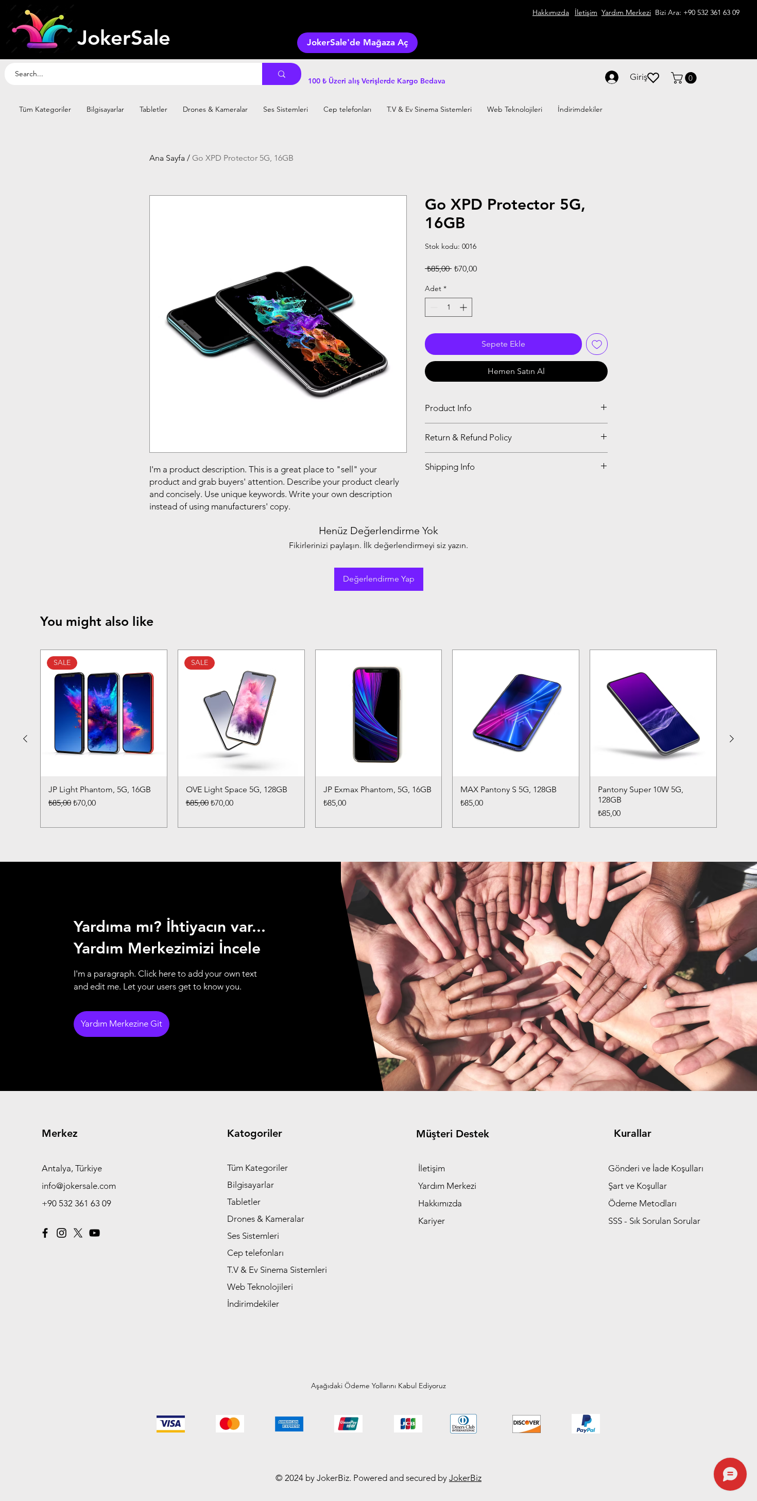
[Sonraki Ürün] (732, 738)
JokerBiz (465, 1478)
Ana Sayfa (167, 158)
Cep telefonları (255, 1253)
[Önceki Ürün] (25, 738)
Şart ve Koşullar (637, 1186)
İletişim (431, 1168)
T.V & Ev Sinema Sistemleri (277, 1270)
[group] (378, 738)
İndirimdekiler (253, 1304)
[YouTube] (94, 1232)
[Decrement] (432, 307)
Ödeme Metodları (642, 1203)
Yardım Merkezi (447, 1186)
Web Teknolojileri (260, 1287)
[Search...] (281, 74)
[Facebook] (45, 1232)
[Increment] (464, 307)
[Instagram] (61, 1232)
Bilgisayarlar (250, 1185)
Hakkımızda (440, 1203)
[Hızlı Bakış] (379, 713)
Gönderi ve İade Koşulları (655, 1168)
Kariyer (431, 1221)
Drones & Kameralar (265, 1219)
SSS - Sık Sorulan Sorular (654, 1221)
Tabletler (244, 1202)
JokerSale (123, 37)
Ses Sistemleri (253, 1236)
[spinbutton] (448, 307)
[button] (685, 77)
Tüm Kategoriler (257, 1168)
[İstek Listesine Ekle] (597, 344)
